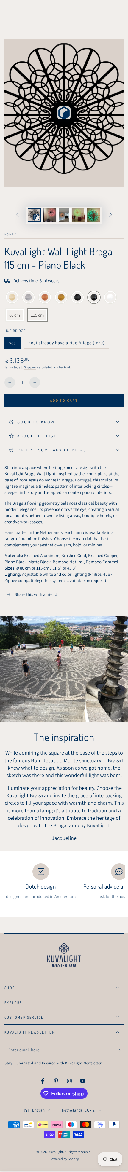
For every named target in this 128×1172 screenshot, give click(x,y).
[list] (64, 881)
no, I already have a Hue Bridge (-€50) (66, 344)
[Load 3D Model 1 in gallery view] (34, 215)
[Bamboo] (12, 297)
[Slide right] (110, 215)
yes (15, 344)
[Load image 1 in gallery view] (49, 215)
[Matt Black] (77, 297)
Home (8, 234)
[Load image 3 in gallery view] (78, 215)
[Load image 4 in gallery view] (93, 215)
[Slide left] (17, 215)
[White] (110, 297)
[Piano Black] (94, 297)
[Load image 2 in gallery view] (64, 215)
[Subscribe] (120, 1050)
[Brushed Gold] (61, 297)
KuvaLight (55, 1151)
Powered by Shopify (64, 1159)
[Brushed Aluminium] (28, 297)
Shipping (30, 367)
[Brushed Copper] (44, 297)
